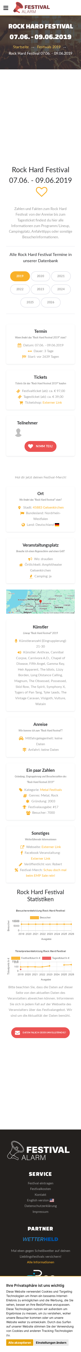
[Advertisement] (40, 111)
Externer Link (52, 402)
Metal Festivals (51, 790)
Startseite (21, 47)
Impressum (40, 1211)
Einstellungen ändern (51, 1342)
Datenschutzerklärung (41, 1206)
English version (38, 1200)
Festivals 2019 (49, 47)
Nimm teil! (44, 446)
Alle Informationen (40, 1262)
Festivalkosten (40, 1189)
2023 (40, 289)
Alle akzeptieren (19, 1342)
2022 (20, 289)
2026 (50, 302)
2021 (61, 276)
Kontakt (40, 1194)
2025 (30, 302)
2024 (61, 289)
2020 (40, 276)
